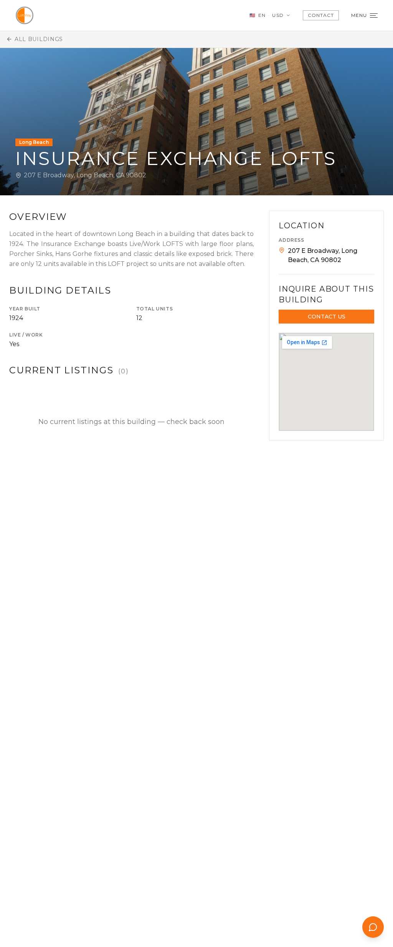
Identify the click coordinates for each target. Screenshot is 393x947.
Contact (321, 15)
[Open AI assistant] (373, 927)
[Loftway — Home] (24, 15)
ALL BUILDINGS (39, 39)
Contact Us (326, 316)
